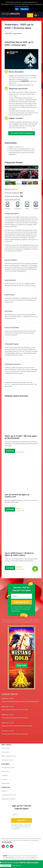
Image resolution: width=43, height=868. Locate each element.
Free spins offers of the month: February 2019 (17, 726)
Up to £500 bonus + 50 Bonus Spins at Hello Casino (19, 554)
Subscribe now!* (21, 602)
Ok (17, 9)
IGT (23, 283)
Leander (32, 283)
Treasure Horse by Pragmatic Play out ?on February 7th (20, 701)
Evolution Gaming (15, 283)
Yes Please (6, 865)
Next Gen (21, 285)
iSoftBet (26, 283)
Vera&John (8, 384)
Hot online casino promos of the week (14, 717)
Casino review (20, 452)
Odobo (27, 285)
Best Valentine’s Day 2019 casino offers (15, 709)
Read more (24, 9)
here (22, 147)
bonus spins (27, 77)
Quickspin (32, 285)
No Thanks (17, 865)
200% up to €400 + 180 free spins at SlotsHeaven (21, 437)
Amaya (7, 283)
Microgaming (9, 285)
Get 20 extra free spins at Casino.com (17, 496)
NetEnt (16, 285)
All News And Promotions (10, 739)
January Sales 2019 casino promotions (15, 734)
